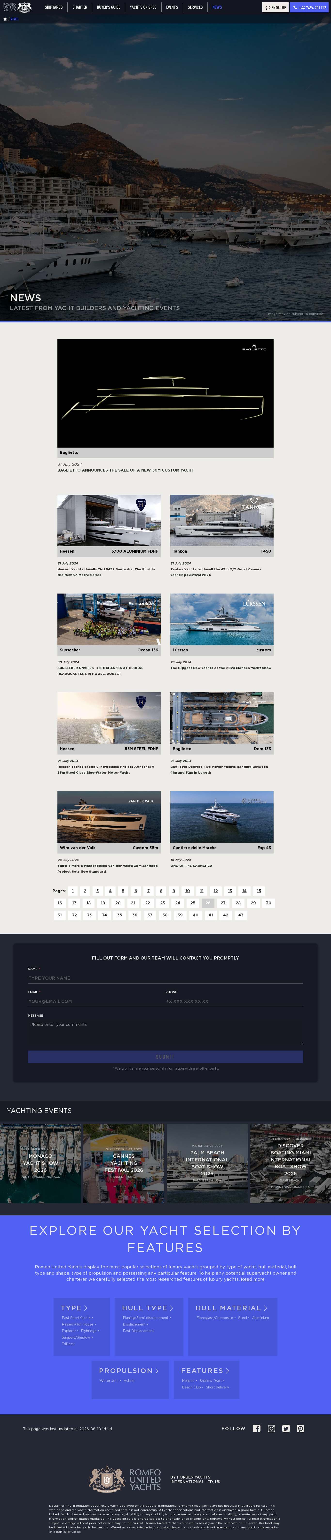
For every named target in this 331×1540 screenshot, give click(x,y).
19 (103, 903)
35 (119, 915)
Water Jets (109, 1381)
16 (60, 903)
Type (71, 1308)
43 (241, 915)
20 (118, 903)
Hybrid (129, 1381)
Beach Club (191, 1387)
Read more (253, 1279)
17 (74, 903)
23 (162, 903)
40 (195, 915)
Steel (242, 1318)
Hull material (229, 1308)
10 (187, 891)
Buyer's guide (108, 7)
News (217, 7)
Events (172, 7)
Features (202, 1371)
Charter (79, 7)
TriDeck (68, 1344)
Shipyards (54, 7)
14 (244, 891)
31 (60, 915)
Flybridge (89, 1331)
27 (223, 903)
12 (216, 891)
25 (192, 903)
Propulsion (126, 1371)
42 (225, 915)
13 (230, 891)
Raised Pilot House (77, 1324)
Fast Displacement (138, 1331)
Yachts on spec (143, 7)
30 (268, 903)
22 (147, 903)
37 (150, 915)
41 (211, 915)
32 (74, 915)
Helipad (188, 1381)
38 (165, 915)
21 (133, 903)
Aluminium (260, 1318)
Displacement (134, 1324)
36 (134, 915)
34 (104, 915)
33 (89, 915)
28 (238, 903)
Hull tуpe (144, 1308)
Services (195, 7)
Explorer (69, 1331)
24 (177, 903)
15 (259, 891)
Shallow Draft (211, 1381)
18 (89, 903)
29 (253, 903)
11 (202, 891)
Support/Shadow (76, 1337)
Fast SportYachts (76, 1318)
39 (180, 915)
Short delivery (217, 1387)
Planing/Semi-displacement (145, 1318)
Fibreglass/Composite (215, 1318)
